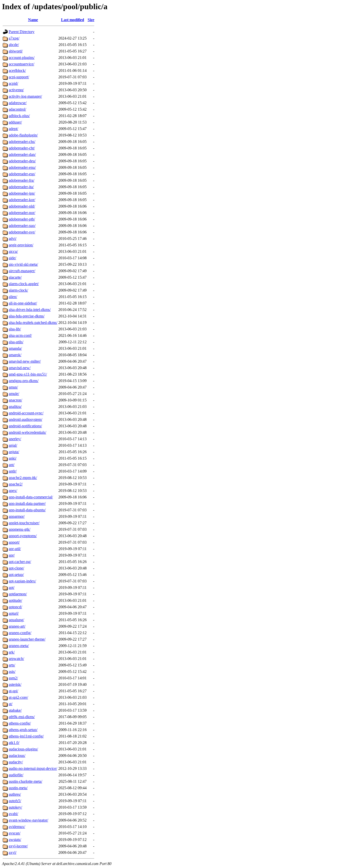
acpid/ (13, 83)
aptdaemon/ (18, 594)
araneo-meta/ (19, 646)
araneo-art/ (17, 626)
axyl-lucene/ (18, 846)
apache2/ (16, 484)
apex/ (13, 490)
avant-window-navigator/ (28, 820)
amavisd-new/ (20, 368)
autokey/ (15, 807)
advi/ (12, 238)
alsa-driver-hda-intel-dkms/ (30, 309)
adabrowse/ (18, 103)
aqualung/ (16, 620)
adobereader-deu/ (22, 161)
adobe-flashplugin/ (23, 135)
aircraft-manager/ (22, 271)
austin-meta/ (18, 788)
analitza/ (15, 406)
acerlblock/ (17, 70)
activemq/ (16, 90)
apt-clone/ (16, 568)
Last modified (72, 20)
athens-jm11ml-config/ (26, 736)
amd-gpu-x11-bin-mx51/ (28, 374)
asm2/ (13, 678)
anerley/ (15, 439)
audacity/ (16, 762)
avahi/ (13, 814)
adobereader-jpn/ (22, 193)
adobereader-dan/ (22, 154)
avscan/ (14, 833)
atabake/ (15, 710)
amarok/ (15, 355)
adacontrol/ (17, 109)
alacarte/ (15, 277)
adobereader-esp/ (22, 174)
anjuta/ (14, 452)
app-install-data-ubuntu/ (27, 510)
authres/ (15, 794)
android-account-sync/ (26, 413)
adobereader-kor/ (22, 200)
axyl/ (12, 852)
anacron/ (15, 400)
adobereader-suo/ (22, 225)
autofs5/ (15, 801)
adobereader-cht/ (22, 148)
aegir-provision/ (21, 245)
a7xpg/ (14, 38)
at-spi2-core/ (18, 697)
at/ (10, 704)
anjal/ (13, 445)
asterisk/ (15, 684)
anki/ (12, 458)
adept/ (13, 129)
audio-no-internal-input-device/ (33, 768)
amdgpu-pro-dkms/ (23, 381)
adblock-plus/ (19, 116)
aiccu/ (13, 251)
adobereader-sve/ (22, 232)
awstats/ (15, 839)
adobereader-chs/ (22, 141)
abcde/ (14, 45)
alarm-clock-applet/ (24, 284)
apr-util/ (15, 549)
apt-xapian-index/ (22, 581)
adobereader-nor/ (22, 213)
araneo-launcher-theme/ (27, 639)
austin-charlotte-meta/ (25, 781)
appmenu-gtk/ (19, 529)
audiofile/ (16, 775)
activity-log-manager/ (25, 96)
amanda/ (15, 348)
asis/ (12, 671)
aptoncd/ (15, 607)
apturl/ (14, 613)
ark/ (12, 652)
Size (91, 20)
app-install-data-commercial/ (31, 497)
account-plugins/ (21, 57)
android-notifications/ (25, 426)
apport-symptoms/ (23, 536)
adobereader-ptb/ (22, 219)
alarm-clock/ (18, 290)
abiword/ (16, 51)
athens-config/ (20, 723)
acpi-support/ (19, 77)
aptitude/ (15, 600)
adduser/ (15, 122)
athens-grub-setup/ (23, 730)
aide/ (12, 258)
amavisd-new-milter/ (25, 361)
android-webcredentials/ (27, 432)
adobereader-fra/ (21, 180)
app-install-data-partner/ (27, 503)
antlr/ (13, 471)
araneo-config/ (20, 633)
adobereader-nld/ (22, 206)
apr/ (12, 555)
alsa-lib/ (15, 329)
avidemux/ (17, 827)
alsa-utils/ (16, 342)
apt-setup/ (16, 574)
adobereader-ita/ (21, 187)
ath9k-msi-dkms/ (22, 717)
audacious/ (17, 755)
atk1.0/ (14, 742)
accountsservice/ (21, 64)
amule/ (14, 393)
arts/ (12, 665)
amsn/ (13, 387)
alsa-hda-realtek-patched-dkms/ (33, 322)
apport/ (14, 542)
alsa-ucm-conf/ (20, 335)
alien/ (13, 297)
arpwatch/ (16, 658)
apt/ (11, 587)
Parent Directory (21, 32)
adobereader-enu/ (22, 167)
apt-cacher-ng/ (20, 562)
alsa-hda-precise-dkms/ (26, 316)
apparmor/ (17, 516)
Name (33, 20)
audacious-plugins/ (23, 749)
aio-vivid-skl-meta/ (23, 264)
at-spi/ (13, 691)
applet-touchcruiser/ (24, 523)
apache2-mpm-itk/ (23, 478)
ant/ (11, 465)
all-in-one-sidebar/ (23, 303)
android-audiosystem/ (25, 419)
